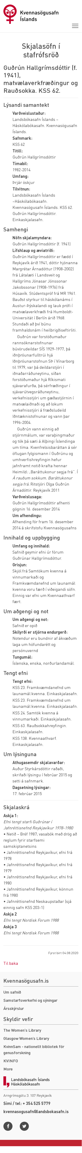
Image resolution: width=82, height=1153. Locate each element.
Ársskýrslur (13, 1008)
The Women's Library (22, 1030)
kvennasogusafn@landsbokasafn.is (36, 1111)
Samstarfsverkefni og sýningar (30, 1000)
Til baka (10, 963)
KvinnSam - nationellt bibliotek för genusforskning (33, 1049)
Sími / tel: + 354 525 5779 (26, 1103)
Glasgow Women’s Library (26, 1038)
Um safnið (12, 991)
